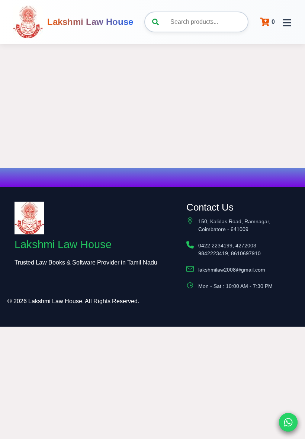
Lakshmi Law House (90, 22)
